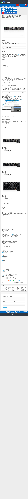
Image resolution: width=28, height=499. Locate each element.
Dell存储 (10, 311)
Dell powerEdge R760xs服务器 (18, 312)
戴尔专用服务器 (9, 4)
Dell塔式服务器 (6, 311)
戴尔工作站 (13, 4)
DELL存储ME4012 (12, 282)
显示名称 (4, 301)
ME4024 (7, 169)
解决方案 (13, 6)
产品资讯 (16, 6)
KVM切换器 (3, 6)
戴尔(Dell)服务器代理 (20, 282)
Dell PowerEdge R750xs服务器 (10, 312)
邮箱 (15, 301)
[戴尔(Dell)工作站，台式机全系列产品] (9, 11)
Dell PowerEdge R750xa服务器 (18, 311)
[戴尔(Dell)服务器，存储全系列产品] (9, 9)
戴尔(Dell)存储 (16, 282)
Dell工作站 (13, 311)
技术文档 (10, 6)
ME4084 (7, 193)
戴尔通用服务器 (5, 4)
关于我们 (18, 6)
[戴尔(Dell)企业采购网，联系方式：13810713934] (9, 13)
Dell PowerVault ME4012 (6, 282)
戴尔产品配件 (6, 6)
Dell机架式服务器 (2, 311)
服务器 (6, 79)
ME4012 (7, 145)
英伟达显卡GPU (21, 4)
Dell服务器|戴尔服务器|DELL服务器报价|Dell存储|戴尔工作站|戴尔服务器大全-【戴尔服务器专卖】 (5, 2)
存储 (9, 50)
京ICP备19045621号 (14, 314)
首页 (2, 4)
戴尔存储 (17, 4)
